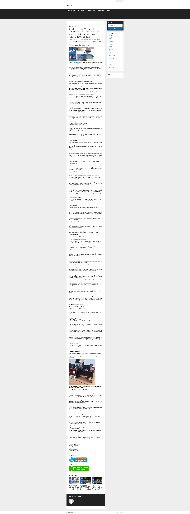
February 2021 (111, 50)
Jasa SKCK (94, 14)
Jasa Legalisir (80, 10)
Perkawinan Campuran (104, 14)
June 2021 (110, 44)
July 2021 (110, 43)
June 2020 (110, 61)
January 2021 (111, 52)
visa (80, 118)
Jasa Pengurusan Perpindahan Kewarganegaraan (79, 14)
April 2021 (110, 47)
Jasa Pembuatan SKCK (90, 10)
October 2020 (111, 56)
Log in (110, 76)
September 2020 (112, 58)
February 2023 (111, 37)
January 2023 (111, 38)
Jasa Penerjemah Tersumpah (104, 10)
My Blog (70, 5)
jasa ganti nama (71, 10)
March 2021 (111, 49)
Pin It (63, 19)
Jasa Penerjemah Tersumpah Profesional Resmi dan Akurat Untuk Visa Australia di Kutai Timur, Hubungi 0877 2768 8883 (85, 488)
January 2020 (111, 69)
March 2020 (111, 66)
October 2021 (111, 41)
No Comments (97, 39)
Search (115, 28)
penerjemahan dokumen (78, 62)
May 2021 (110, 46)
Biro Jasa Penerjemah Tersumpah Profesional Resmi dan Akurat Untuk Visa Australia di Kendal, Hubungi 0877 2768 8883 (74, 487)
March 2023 (111, 35)
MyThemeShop (120, 512)
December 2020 (112, 53)
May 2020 (110, 63)
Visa (69, 17)
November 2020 (112, 55)
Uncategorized (115, 14)
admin (71, 39)
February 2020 (111, 67)
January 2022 (111, 40)
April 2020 (110, 64)
